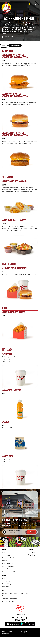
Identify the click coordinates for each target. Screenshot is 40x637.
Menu (4, 46)
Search (32, 532)
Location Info (9, 37)
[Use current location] (4, 532)
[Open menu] (36, 4)
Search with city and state (14, 530)
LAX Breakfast (15, 46)
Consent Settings (8, 601)
